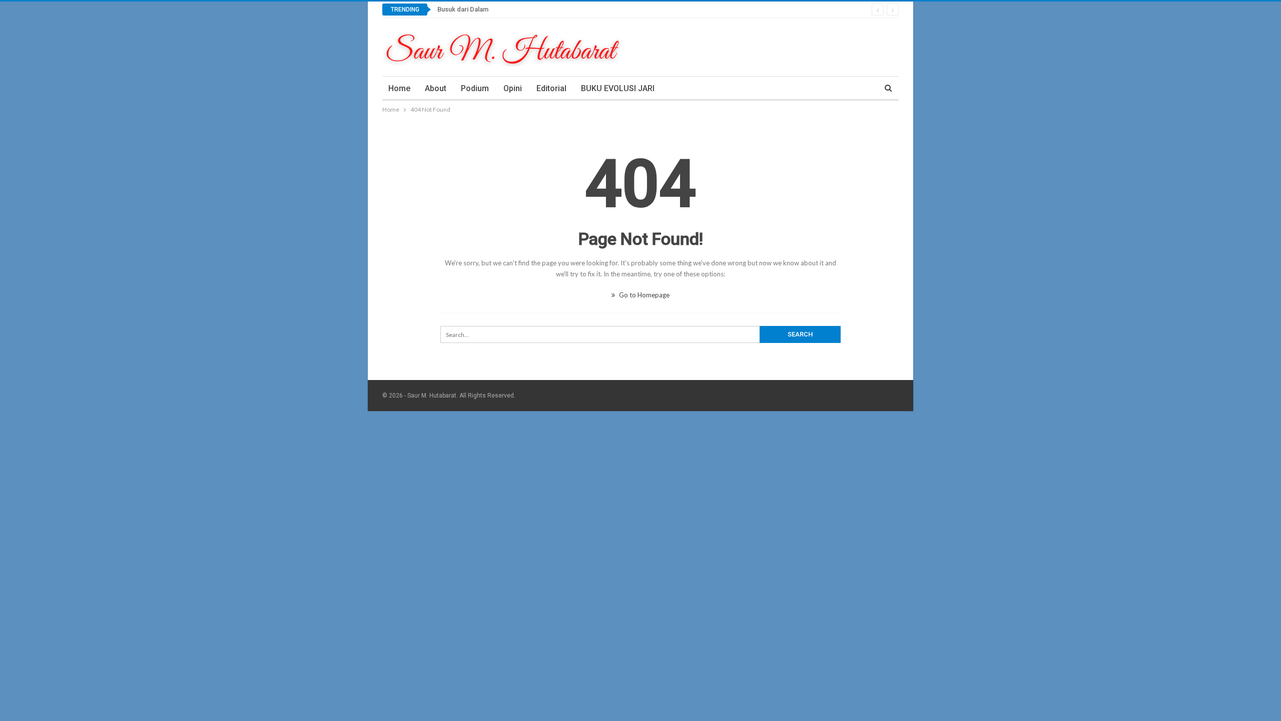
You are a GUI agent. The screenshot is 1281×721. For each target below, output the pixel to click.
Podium (475, 88)
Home (399, 88)
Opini (512, 88)
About (435, 88)
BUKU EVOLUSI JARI (618, 88)
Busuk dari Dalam (462, 9)
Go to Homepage (643, 295)
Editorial (551, 88)
